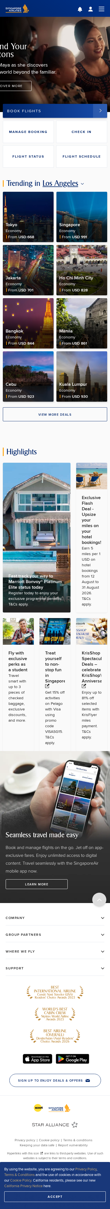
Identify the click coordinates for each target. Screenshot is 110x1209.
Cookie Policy (20, 1180)
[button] (84, 10)
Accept (55, 1196)
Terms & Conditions (19, 1174)
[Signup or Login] (96, 8)
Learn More (36, 884)
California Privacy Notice (23, 1185)
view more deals (55, 414)
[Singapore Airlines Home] (17, 15)
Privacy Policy (85, 1168)
